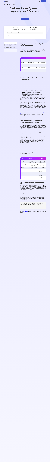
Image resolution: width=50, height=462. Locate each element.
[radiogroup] (25, 36)
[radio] (8, 35)
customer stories (25, 211)
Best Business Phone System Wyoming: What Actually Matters (9, 48)
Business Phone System (7, 4)
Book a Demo (43, 1)
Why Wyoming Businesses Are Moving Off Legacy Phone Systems (10, 45)
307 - (11, 35)
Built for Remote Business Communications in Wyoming (8, 50)
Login (39, 1)
